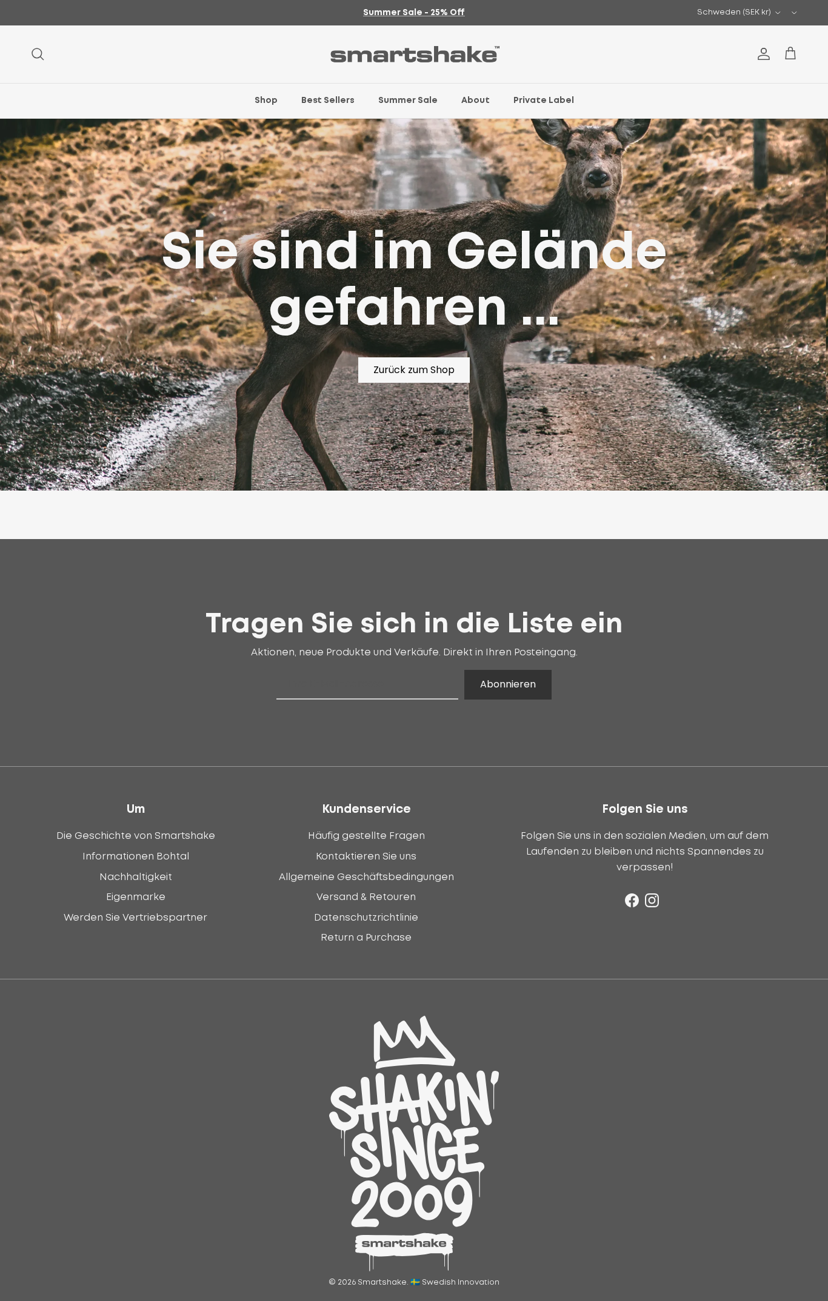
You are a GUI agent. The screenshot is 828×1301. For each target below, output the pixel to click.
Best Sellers (328, 100)
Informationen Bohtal (135, 856)
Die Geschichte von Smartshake (135, 836)
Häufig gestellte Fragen (366, 836)
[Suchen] (37, 54)
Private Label (543, 100)
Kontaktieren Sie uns (366, 856)
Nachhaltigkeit (135, 877)
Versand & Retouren (366, 897)
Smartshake (382, 1282)
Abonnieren (508, 684)
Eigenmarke (135, 897)
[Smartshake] (414, 54)
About (475, 100)
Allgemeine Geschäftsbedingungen (366, 877)
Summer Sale (408, 100)
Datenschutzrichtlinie (366, 917)
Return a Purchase (366, 937)
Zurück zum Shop (414, 370)
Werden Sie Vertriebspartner (135, 917)
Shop (266, 100)
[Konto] (761, 54)
